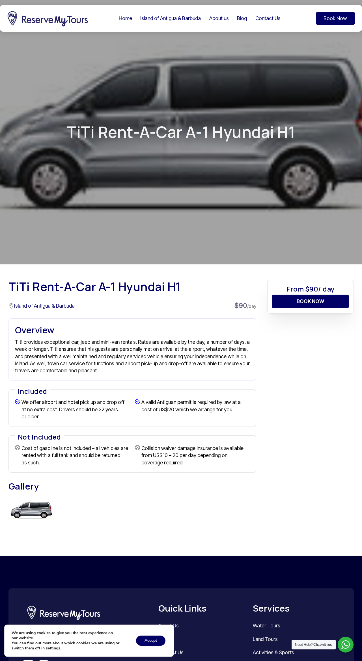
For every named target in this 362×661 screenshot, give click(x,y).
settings (53, 648)
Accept (151, 640)
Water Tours (266, 626)
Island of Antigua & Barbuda (170, 18)
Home (125, 18)
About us (219, 18)
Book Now (335, 18)
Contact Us (268, 18)
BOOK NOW (310, 301)
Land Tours (265, 639)
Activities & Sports (273, 652)
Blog (242, 18)
